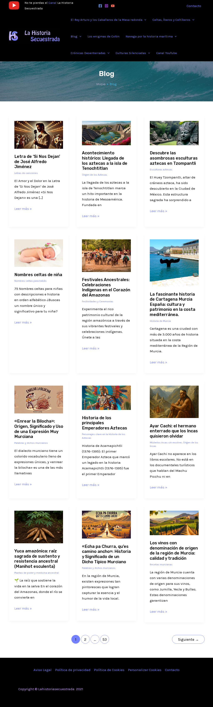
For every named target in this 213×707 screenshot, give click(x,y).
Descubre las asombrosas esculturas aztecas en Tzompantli (174, 158)
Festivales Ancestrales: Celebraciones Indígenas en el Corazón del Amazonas (106, 287)
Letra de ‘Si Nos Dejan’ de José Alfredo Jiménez (37, 161)
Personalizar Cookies (144, 670)
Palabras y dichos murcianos (31, 442)
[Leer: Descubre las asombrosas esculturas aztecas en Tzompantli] (174, 132)
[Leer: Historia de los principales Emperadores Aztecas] (106, 397)
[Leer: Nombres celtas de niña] (38, 253)
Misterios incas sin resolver (166, 442)
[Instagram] (106, 6)
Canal (52, 3)
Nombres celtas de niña (38, 274)
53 (105, 639)
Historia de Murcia (160, 321)
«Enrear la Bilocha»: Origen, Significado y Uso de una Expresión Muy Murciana (38, 429)
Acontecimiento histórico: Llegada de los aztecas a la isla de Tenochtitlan (104, 160)
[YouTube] (113, 6)
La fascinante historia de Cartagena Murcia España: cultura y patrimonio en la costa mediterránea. (172, 304)
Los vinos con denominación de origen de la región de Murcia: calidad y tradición (174, 550)
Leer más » (23, 208)
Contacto (172, 670)
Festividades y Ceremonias (97, 301)
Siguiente (188, 639)
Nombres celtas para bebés (30, 280)
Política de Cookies (109, 670)
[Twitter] (162, 689)
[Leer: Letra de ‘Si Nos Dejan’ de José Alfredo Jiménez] (38, 134)
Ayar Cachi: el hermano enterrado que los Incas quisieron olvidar (174, 431)
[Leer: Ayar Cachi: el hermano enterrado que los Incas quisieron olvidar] (174, 401)
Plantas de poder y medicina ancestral (36, 572)
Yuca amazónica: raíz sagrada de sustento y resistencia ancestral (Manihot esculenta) (37, 558)
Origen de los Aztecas (94, 174)
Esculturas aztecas (161, 169)
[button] (144, 19)
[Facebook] (100, 6)
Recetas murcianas (161, 564)
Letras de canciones (26, 173)
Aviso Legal (42, 670)
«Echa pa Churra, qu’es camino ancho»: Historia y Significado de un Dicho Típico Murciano (106, 554)
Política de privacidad (72, 670)
